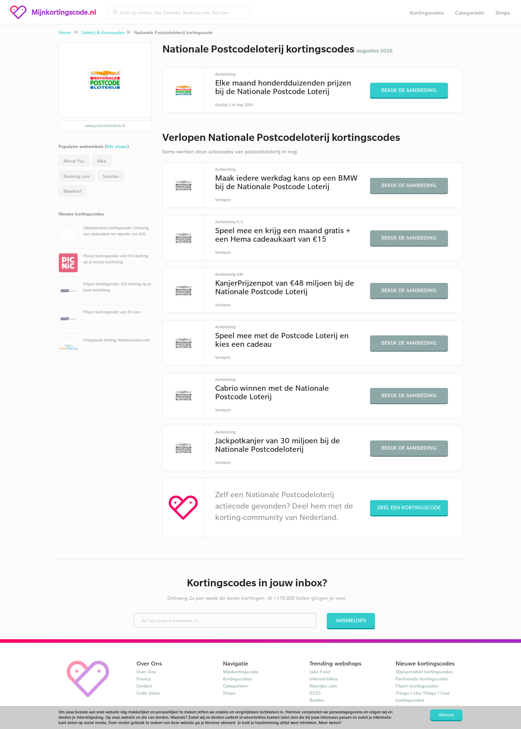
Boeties (316, 700)
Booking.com (76, 176)
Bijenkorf (72, 191)
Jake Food (319, 671)
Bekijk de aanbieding (409, 90)
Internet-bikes (323, 678)
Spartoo (111, 176)
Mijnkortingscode (240, 671)
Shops (502, 12)
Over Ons (146, 671)
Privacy (143, 678)
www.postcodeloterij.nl (105, 125)
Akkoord (446, 714)
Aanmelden (351, 620)
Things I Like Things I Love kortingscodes (423, 696)
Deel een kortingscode (409, 507)
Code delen (148, 693)
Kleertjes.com (323, 686)
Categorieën (469, 12)
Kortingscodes (427, 12)
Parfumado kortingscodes (422, 678)
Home (65, 32)
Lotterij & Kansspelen (103, 32)
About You (73, 161)
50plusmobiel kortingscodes (424, 671)
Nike (101, 161)
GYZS (315, 693)
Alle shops (116, 146)
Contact (144, 686)
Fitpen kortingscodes (417, 686)
